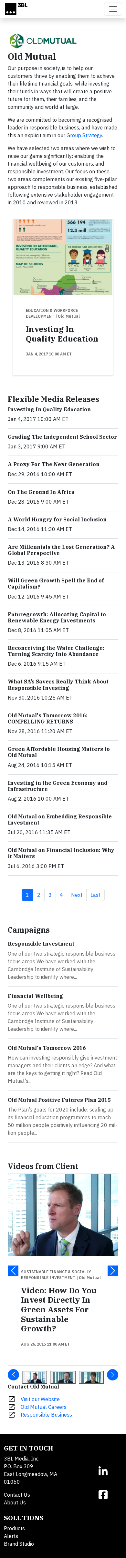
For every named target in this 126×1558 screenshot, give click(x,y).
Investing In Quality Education (62, 334)
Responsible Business (46, 1414)
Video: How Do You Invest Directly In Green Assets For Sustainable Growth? (59, 1309)
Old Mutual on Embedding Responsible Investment (60, 819)
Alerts (11, 1536)
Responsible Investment (41, 943)
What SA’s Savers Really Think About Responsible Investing (58, 684)
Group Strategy (84, 135)
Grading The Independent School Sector (62, 437)
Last (97, 894)
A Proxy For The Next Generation (54, 464)
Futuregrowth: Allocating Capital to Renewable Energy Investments (57, 617)
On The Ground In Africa (41, 492)
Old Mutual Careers (44, 1407)
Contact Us (17, 1494)
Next (79, 894)
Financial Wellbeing (35, 996)
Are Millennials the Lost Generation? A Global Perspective (61, 550)
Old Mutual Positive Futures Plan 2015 (59, 1100)
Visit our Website (40, 1399)
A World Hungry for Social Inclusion (57, 519)
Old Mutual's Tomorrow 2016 (47, 1048)
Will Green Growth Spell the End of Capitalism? (56, 583)
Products (14, 1528)
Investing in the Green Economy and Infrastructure (57, 786)
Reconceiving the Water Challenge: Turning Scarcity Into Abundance (56, 651)
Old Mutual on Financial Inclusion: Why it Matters (61, 853)
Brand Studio (19, 1544)
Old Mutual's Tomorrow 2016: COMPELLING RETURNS (48, 718)
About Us (15, 1502)
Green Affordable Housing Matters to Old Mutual (59, 752)
